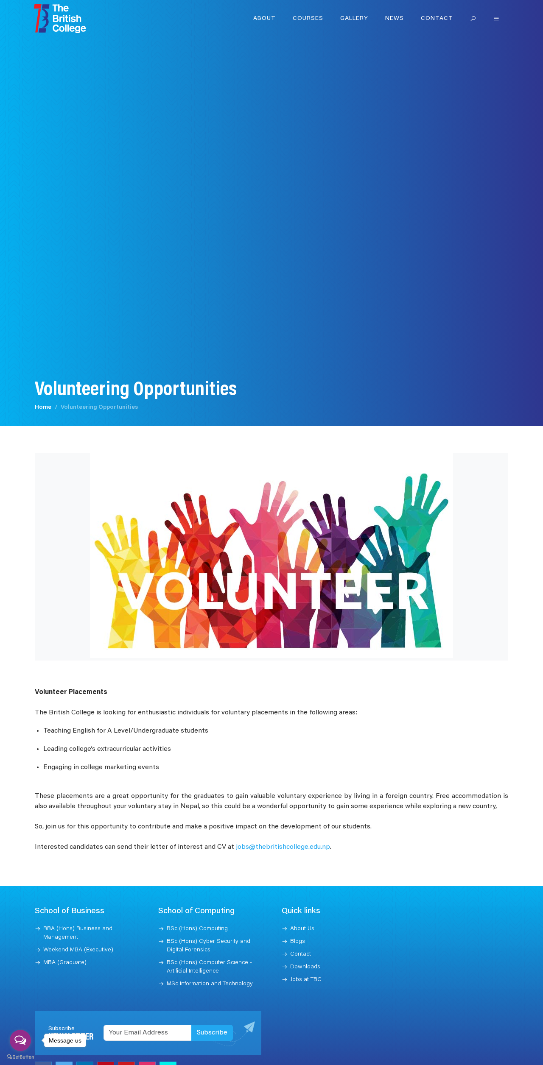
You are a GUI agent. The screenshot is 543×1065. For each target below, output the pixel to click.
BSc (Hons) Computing (197, 929)
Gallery (354, 19)
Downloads (305, 967)
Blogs (297, 942)
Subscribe (212, 1032)
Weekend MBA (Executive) (78, 950)
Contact (437, 19)
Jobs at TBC (306, 980)
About (264, 19)
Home (43, 407)
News (394, 19)
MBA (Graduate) (65, 963)
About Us (302, 929)
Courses (308, 19)
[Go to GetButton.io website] (20, 1056)
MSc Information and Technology (210, 984)
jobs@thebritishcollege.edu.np (283, 847)
